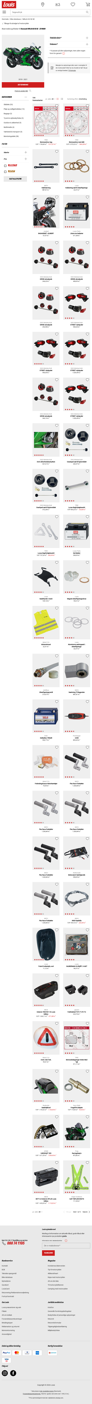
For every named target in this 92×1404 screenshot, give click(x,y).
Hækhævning (46, 188)
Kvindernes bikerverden (56, 1266)
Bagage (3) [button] (8, 114)
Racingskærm (76, 1153)
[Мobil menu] (4, 12)
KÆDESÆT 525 (46, 1153)
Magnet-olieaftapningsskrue (76, 599)
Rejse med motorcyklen (56, 1277)
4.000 (77, 738)
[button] (87, 12)
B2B (3, 1270)
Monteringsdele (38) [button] (11, 136)
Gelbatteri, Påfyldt (46, 738)
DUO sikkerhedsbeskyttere (46, 462)
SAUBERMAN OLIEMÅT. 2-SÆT (76, 966)
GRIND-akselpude (46, 279)
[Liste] (61, 98)
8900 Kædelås (77, 920)
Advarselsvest (46, 644)
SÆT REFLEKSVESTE (76, 1199)
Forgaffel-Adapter (77, 1107)
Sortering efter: (72, 99)
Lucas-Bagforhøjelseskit (76, 507)
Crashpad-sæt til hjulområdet (76, 462)
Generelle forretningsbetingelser (59, 1311)
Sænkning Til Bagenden (77, 692)
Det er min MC (23, 85)
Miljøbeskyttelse (54, 1330)
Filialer (4, 1311)
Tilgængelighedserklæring (57, 1326)
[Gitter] (57, 98)
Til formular (72, 70)
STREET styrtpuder (76, 325)
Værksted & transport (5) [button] (13, 132)
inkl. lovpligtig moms (47, 1391)
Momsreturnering (8, 1330)
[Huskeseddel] (72, 4)
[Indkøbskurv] (87, 4)
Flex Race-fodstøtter (77, 783)
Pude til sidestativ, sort (46, 966)
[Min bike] (57, 4)
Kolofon (51, 1307)
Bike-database (7, 1277)
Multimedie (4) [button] (9, 127)
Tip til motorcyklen (54, 1270)
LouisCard (5, 1289)
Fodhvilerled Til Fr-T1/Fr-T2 (77, 1012)
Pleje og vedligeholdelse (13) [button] (14, 109)
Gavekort (5, 1285)
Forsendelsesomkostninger (12, 1319)
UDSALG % (13, 165)
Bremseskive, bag (46, 142)
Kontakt (5, 1266)
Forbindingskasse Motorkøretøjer (46, 783)
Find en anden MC (21, 91)
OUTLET (12, 171)
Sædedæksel (46, 1107)
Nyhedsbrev (6, 1281)
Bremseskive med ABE (76, 142)
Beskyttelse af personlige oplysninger (61, 1315)
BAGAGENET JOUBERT (46, 233)
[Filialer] (42, 4)
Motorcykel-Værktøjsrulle (76, 875)
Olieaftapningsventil (46, 692)
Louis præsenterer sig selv (11, 1307)
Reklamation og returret (10, 1326)
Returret (51, 1319)
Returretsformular (54, 1323)
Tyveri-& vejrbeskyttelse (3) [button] (14, 118)
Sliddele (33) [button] (8, 104)
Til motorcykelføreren (55, 1285)
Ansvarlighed (7, 1334)
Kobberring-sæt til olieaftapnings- (76, 188)
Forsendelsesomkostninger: (32, 1394)
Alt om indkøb (7, 1315)
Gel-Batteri (76, 553)
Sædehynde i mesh (46, 599)
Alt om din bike (53, 1281)
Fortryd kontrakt (8, 1296)
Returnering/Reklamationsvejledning (15, 1293)
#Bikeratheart (53, 1273)
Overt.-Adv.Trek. (46, 1060)
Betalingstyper (7, 1323)
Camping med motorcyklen (58, 1289)
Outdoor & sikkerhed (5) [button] (12, 123)
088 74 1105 (15, 1243)
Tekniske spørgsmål (9, 1273)
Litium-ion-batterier (76, 233)
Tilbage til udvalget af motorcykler (16, 23)
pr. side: (48, 99)
